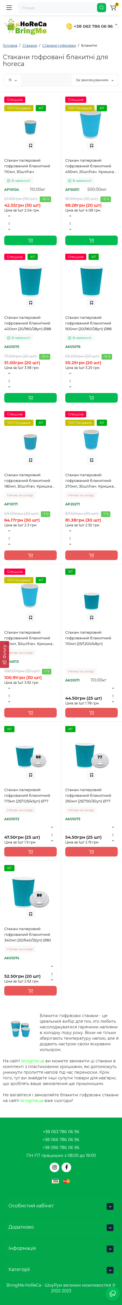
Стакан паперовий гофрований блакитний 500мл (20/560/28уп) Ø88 (88, 323)
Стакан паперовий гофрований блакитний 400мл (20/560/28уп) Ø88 (27, 323)
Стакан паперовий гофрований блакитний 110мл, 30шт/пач (27, 166)
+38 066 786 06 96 (61, 1139)
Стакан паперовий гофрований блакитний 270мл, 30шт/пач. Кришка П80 (89, 481)
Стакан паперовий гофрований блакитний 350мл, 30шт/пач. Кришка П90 (28, 638)
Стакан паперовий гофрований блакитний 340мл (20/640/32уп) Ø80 (27, 934)
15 (10, 80)
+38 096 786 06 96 (61, 1147)
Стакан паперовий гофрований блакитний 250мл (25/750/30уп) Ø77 (88, 795)
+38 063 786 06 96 (93, 26)
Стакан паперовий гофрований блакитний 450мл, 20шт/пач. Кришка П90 (89, 166)
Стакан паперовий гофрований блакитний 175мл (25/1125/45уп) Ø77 (27, 795)
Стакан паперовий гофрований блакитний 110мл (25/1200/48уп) (88, 638)
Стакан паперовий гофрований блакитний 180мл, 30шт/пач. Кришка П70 (28, 481)
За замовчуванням (92, 80)
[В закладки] (30, 145)
